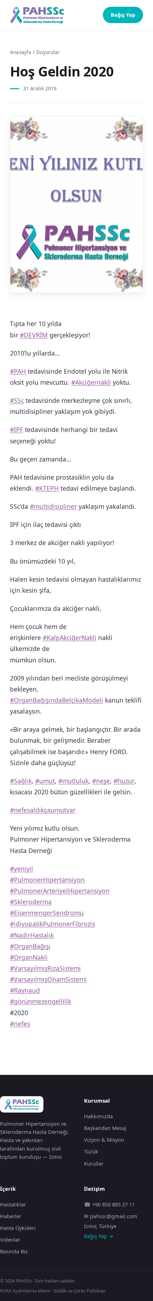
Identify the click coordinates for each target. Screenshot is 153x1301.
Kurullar (94, 1163)
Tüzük (91, 1151)
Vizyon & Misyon (104, 1139)
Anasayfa (21, 52)
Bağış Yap (123, 14)
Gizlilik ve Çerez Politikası (79, 1290)
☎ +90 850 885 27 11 (109, 1204)
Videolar (10, 1239)
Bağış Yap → (99, 1235)
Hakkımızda (98, 1116)
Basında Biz (14, 1251)
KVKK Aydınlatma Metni (25, 1290)
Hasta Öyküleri (18, 1227)
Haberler (10, 1216)
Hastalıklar (13, 1204)
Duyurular (48, 52)
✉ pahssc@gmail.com (110, 1216)
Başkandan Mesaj (105, 1127)
